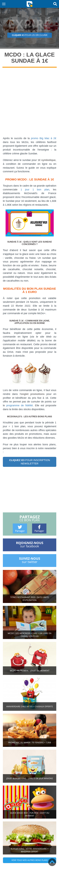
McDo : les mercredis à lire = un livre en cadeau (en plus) (29, 634)
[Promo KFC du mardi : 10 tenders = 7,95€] (29, 730)
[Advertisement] (29, 104)
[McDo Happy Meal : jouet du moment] (29, 658)
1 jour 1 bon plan (35, 189)
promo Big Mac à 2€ (43, 138)
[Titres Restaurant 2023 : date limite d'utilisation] (29, 586)
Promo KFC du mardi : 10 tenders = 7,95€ (29, 742)
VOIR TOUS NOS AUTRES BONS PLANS (29, 860)
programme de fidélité (19, 405)
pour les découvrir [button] (29, 35)
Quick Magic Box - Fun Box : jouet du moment (29, 814)
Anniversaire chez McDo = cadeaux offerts (29, 706)
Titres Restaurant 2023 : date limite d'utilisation (29, 598)
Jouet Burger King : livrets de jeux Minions (29, 778)
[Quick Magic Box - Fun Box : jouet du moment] (29, 801)
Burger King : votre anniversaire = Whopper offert (29, 850)
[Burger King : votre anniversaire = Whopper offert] (29, 837)
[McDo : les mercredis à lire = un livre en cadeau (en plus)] (29, 622)
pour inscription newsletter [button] (29, 462)
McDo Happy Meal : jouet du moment (29, 670)
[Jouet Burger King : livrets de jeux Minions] (29, 765)
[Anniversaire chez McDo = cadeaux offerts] (29, 694)
